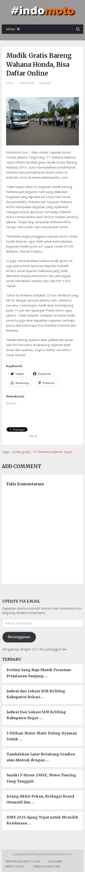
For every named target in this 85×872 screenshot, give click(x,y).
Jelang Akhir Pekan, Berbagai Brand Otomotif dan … (40, 799)
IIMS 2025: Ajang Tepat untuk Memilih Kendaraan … (42, 820)
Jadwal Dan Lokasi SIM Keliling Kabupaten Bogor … (36, 715)
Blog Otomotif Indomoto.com (53, 854)
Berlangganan (19, 637)
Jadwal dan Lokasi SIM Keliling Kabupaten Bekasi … (36, 694)
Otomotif (45, 83)
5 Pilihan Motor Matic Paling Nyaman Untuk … (42, 736)
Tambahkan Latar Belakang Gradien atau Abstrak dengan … (41, 757)
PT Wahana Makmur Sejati (52, 452)
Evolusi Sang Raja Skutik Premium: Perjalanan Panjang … (39, 673)
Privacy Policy (14, 866)
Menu (10, 29)
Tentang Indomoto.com (22, 861)
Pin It (33, 436)
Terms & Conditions (46, 866)
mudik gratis (21, 452)
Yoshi (9, 83)
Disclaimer (55, 861)
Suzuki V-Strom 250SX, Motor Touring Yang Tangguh (41, 778)
